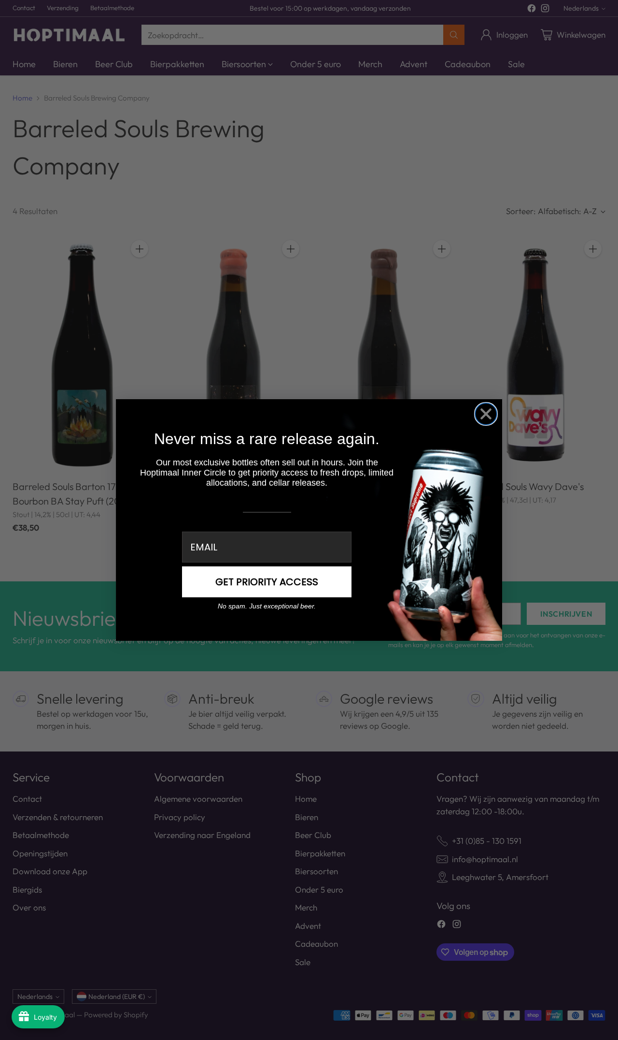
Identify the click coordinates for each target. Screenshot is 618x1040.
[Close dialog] (486, 414)
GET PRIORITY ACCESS (266, 582)
